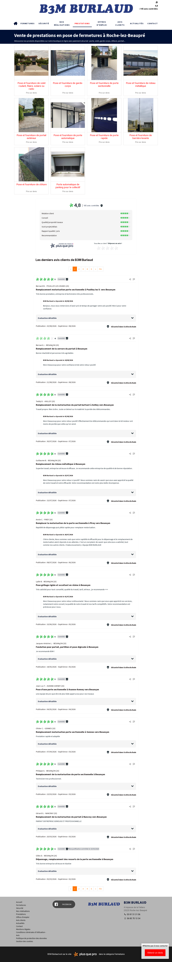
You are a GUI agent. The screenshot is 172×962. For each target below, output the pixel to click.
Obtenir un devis (155, 952)
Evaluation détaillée (47, 318)
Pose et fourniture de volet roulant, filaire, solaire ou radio (31, 86)
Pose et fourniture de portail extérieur (31, 137)
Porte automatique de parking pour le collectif (68, 186)
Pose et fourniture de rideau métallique (140, 84)
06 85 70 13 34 (133, 918)
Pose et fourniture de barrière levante (140, 137)
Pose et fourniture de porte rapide (104, 137)
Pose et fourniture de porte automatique (68, 137)
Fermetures (28, 23)
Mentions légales (23, 929)
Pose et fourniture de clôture (31, 184)
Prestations (82, 23)
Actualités (137, 23)
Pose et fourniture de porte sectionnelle (104, 84)
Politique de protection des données (31, 938)
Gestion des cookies (24, 941)
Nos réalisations (62, 23)
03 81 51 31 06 (133, 914)
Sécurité (44, 23)
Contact (152, 23)
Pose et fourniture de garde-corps (68, 84)
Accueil (15, 23)
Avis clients (120, 23)
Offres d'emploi (102, 23)
